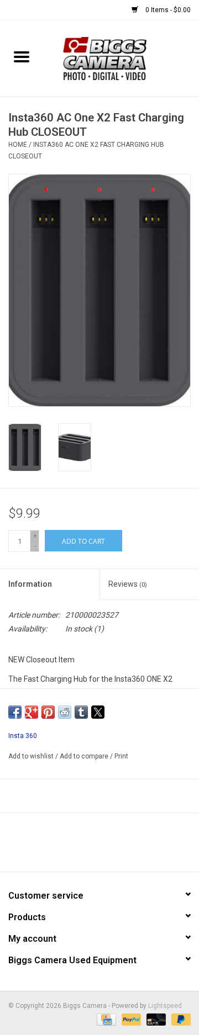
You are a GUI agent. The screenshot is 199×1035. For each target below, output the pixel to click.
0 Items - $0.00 (167, 10)
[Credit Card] (105, 1019)
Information (30, 584)
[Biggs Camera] (121, 58)
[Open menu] (21, 56)
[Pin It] (48, 712)
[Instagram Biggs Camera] (109, 846)
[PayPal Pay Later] (179, 1019)
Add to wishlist (31, 756)
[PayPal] (130, 1019)
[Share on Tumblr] (81, 712)
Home (17, 144)
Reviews (127, 584)
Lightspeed (165, 1006)
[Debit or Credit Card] (155, 1019)
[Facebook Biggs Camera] (90, 846)
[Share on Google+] (31, 712)
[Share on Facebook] (15, 712)
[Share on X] (97, 712)
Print (121, 756)
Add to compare (85, 756)
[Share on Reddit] (64, 712)
